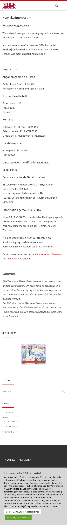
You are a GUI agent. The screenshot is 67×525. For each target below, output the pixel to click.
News (5, 417)
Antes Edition (10, 421)
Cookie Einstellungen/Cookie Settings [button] (22, 511)
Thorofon (8, 432)
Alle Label (8, 412)
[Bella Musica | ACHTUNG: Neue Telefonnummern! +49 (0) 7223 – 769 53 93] (9, 5)
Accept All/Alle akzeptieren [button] (18, 517)
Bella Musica (9, 426)
